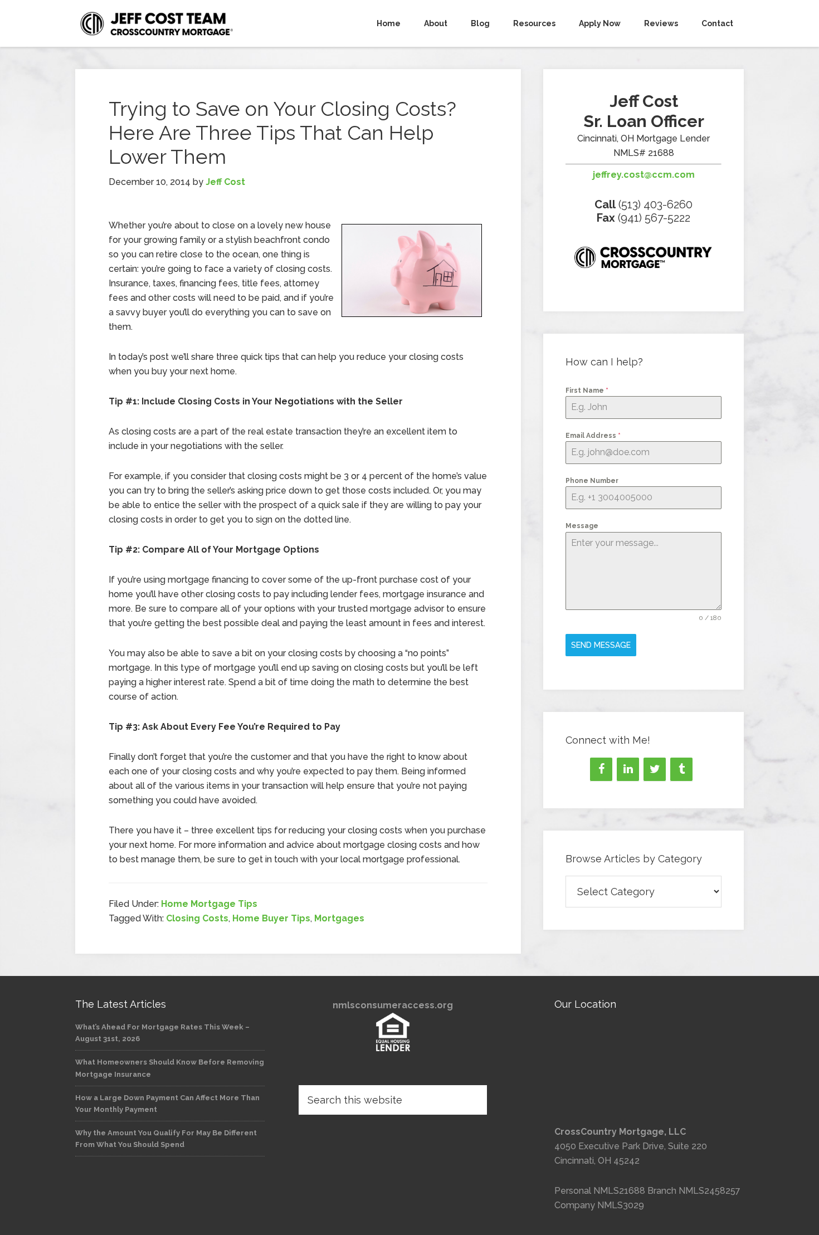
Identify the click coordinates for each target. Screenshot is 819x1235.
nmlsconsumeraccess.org (393, 1005)
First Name (587, 390)
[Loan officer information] (644, 259)
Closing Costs (197, 918)
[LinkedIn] (628, 769)
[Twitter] (655, 769)
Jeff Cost (175, 23)
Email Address (593, 436)
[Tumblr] (681, 769)
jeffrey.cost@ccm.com (644, 174)
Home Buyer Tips (271, 918)
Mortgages (339, 918)
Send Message (601, 645)
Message (582, 526)
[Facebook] (601, 769)
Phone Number (592, 481)
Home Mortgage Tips (209, 904)
